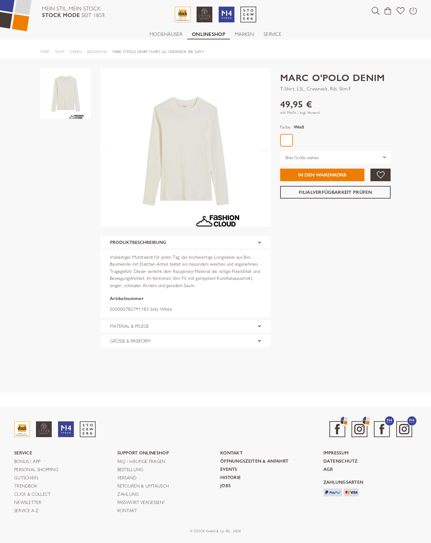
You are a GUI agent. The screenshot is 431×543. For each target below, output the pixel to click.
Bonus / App (27, 461)
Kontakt (127, 510)
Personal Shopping (36, 469)
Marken (244, 34)
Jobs (225, 486)
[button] (375, 11)
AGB (328, 469)
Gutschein (26, 478)
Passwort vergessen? (141, 502)
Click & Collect (32, 494)
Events (228, 469)
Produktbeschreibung (138, 242)
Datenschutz (340, 461)
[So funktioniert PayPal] (332, 491)
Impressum (336, 453)
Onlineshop (208, 34)
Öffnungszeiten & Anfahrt (254, 461)
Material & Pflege (129, 326)
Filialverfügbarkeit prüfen (335, 192)
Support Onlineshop (143, 453)
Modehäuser (166, 34)
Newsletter (27, 502)
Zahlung (128, 494)
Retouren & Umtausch (143, 486)
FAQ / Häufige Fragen (141, 461)
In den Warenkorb (322, 175)
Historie (230, 478)
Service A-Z (26, 510)
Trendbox (25, 486)
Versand (127, 478)
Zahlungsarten (343, 482)
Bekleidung (97, 51)
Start (45, 51)
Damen (76, 51)
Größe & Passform (130, 341)
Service (272, 34)
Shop (59, 51)
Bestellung (130, 469)
